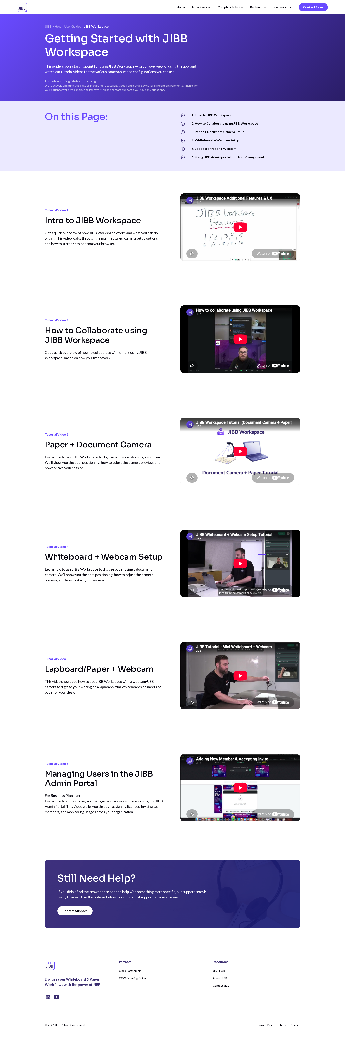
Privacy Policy (266, 1025)
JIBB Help (219, 970)
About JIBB (220, 978)
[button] (258, 7)
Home (180, 7)
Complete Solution (230, 7)
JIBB (48, 26)
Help (58, 26)
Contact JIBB (221, 985)
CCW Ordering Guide (132, 978)
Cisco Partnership (130, 970)
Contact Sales (313, 7)
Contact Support (75, 911)
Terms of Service (289, 1025)
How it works (201, 7)
